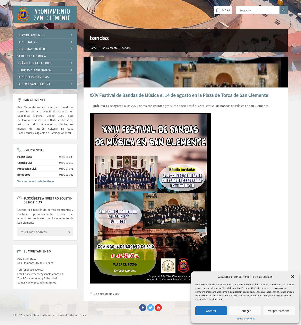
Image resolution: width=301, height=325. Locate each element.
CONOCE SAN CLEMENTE (34, 84)
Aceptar (211, 311)
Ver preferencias (279, 311)
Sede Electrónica (31, 56)
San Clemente (109, 48)
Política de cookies (245, 318)
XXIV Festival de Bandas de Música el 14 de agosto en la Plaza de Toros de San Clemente (179, 95)
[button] (293, 277)
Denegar (245, 311)
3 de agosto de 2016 (106, 294)
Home (93, 48)
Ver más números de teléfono (35, 181)
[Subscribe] (69, 232)
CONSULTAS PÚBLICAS (33, 77)
